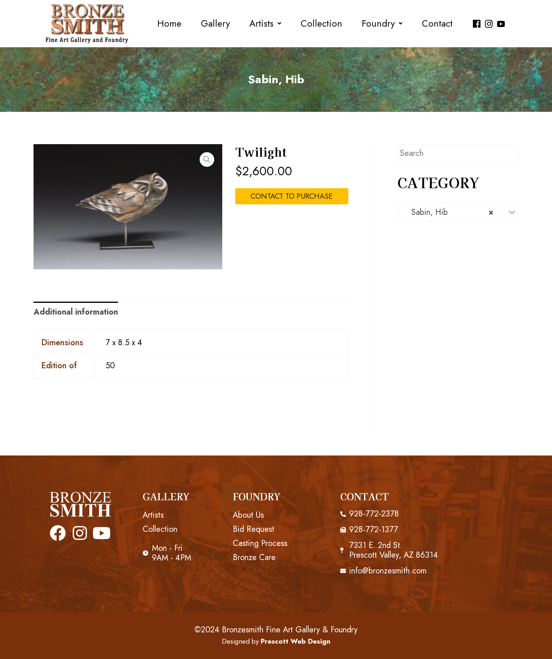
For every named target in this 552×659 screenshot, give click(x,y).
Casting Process (260, 543)
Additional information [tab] (76, 312)
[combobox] (457, 212)
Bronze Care (254, 557)
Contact (437, 23)
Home (169, 23)
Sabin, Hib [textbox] (448, 212)
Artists (261, 23)
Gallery (215, 23)
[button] (265, 23)
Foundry (378, 23)
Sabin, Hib (276, 79)
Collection (321, 23)
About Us (248, 515)
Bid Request (253, 529)
